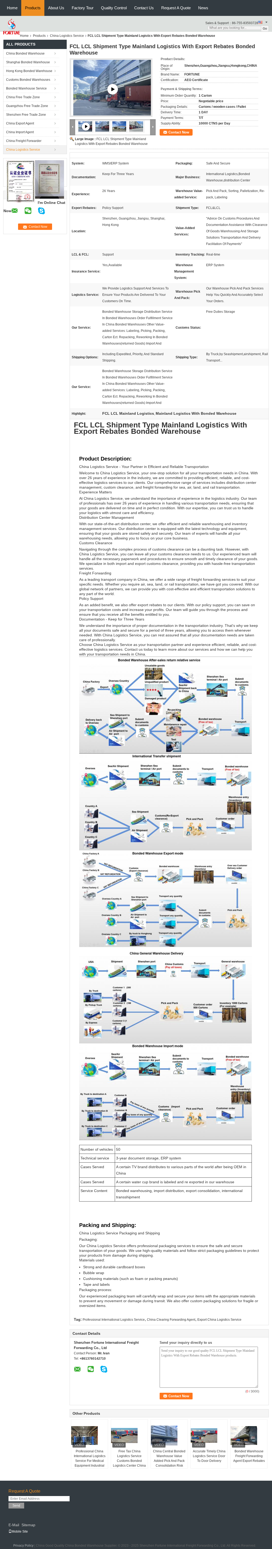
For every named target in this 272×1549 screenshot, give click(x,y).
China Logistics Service (67, 36)
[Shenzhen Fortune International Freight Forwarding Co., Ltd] (11, 26)
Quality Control (114, 8)
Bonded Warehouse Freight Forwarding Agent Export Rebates (249, 1456)
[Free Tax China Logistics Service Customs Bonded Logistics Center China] (129, 1435)
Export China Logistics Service (219, 1320)
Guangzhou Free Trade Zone (27, 106)
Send (16, 1505)
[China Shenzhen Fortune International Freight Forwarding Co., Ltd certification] (20, 181)
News (203, 8)
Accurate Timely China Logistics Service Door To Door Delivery (209, 1456)
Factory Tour (83, 8)
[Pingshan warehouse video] (112, 89)
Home (12, 8)
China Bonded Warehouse (25, 53)
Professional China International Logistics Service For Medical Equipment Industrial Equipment (89, 1460)
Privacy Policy (23, 1545)
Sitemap (28, 1525)
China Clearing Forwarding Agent (171, 1320)
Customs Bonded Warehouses (28, 80)
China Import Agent (20, 132)
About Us (56, 8)
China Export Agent (20, 123)
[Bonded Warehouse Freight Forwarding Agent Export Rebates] (249, 1435)
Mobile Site (20, 1531)
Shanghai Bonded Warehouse (28, 62)
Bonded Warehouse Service (26, 88)
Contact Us (144, 8)
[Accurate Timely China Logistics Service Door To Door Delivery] (209, 1435)
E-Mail (13, 1525)
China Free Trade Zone (23, 97)
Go (265, 28)
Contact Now (178, 132)
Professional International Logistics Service (114, 1320)
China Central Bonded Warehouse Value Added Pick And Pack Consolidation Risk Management (169, 1460)
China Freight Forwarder (23, 141)
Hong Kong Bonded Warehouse (29, 71)
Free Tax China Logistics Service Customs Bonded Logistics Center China (129, 1458)
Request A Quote (176, 8)
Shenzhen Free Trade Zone (26, 115)
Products (33, 8)
